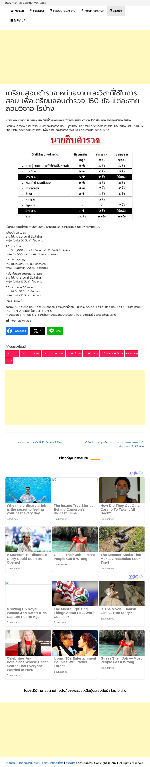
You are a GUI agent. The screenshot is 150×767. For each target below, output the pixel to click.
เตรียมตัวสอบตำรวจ (112, 353)
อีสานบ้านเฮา (91, 353)
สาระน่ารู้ (117, 11)
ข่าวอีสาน (38, 11)
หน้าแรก (19, 11)
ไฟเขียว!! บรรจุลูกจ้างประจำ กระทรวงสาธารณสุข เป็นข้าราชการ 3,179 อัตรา (114, 444)
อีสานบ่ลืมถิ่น (74, 353)
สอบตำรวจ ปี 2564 (53, 353)
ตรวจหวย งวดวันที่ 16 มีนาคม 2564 (40, 442)
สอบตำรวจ (12, 353)
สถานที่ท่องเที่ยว (93, 11)
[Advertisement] (75, 57)
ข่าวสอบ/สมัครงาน (63, 11)
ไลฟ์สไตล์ (19, 21)
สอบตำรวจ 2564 (30, 353)
